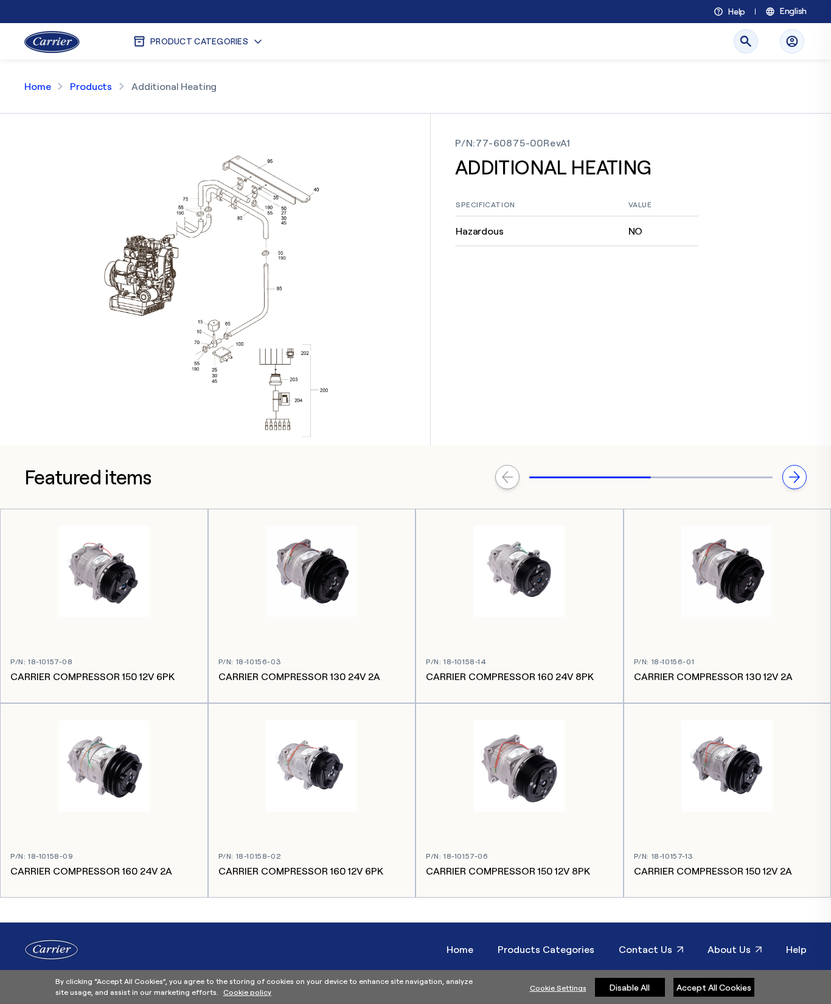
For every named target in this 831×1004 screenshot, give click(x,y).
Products (91, 86)
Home (37, 86)
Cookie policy (247, 992)
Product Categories (199, 41)
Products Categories (546, 949)
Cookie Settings (558, 987)
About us (729, 949)
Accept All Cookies (713, 987)
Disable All (630, 987)
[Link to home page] (52, 41)
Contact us (645, 949)
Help (736, 11)
